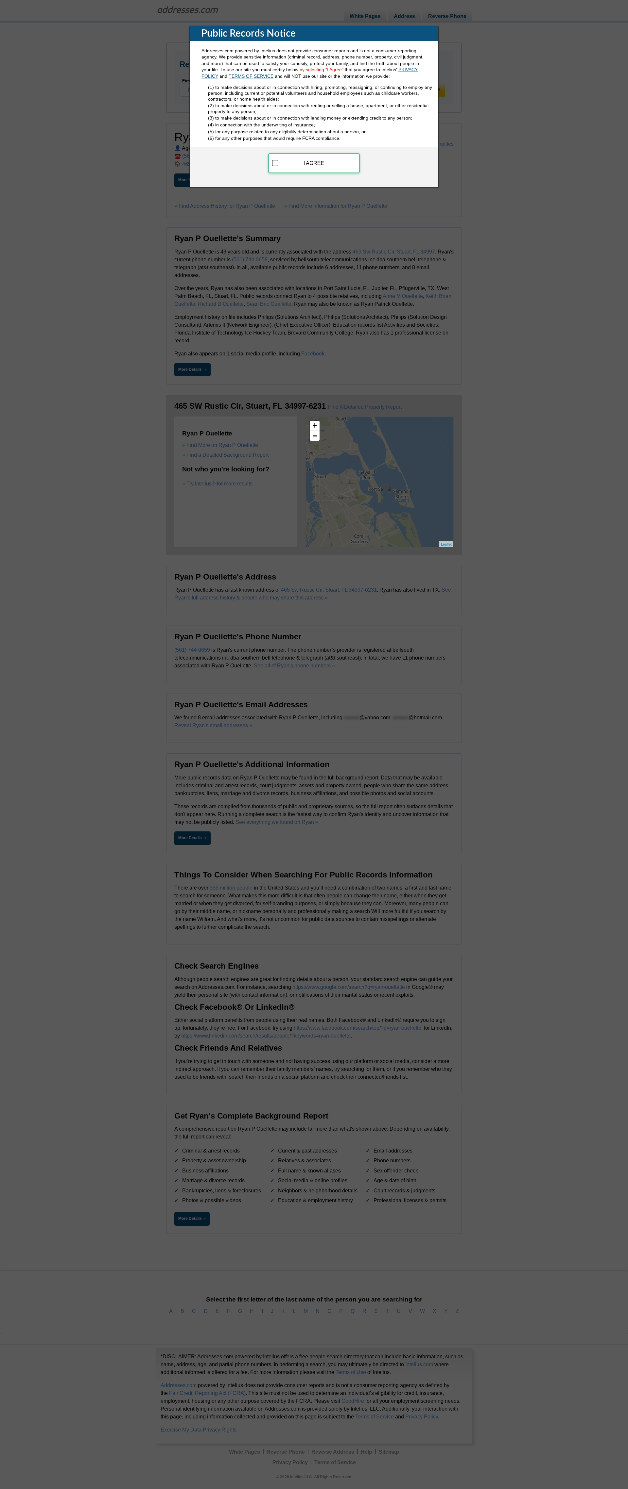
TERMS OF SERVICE (251, 76)
